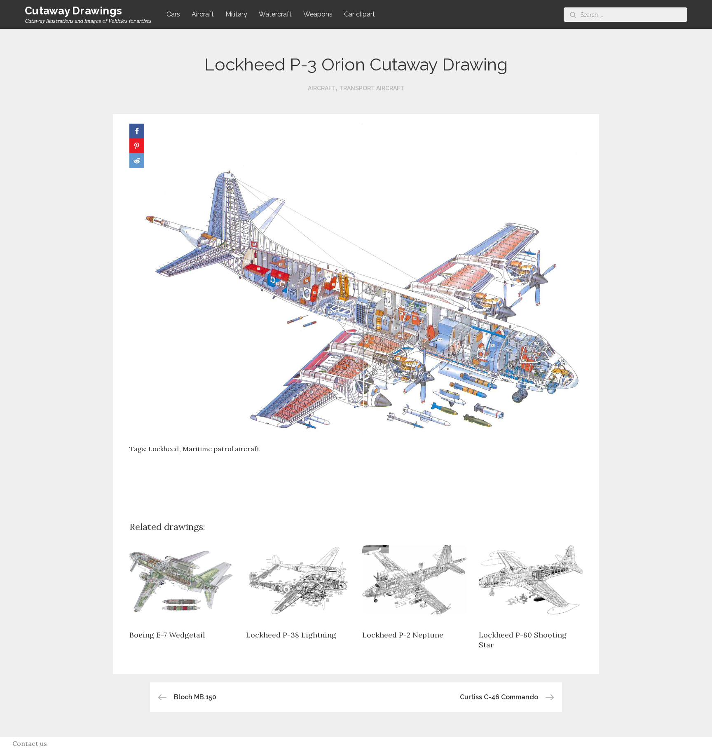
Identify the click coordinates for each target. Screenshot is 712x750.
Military (236, 14)
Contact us (29, 743)
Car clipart (359, 14)
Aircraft (203, 14)
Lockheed (163, 449)
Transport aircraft (371, 88)
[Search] (573, 14)
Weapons (318, 14)
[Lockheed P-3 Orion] (356, 279)
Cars (173, 14)
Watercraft (275, 14)
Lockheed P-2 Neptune (402, 635)
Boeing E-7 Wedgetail (167, 635)
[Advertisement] (356, 480)
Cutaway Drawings (73, 11)
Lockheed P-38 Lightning (291, 635)
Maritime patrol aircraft (221, 449)
